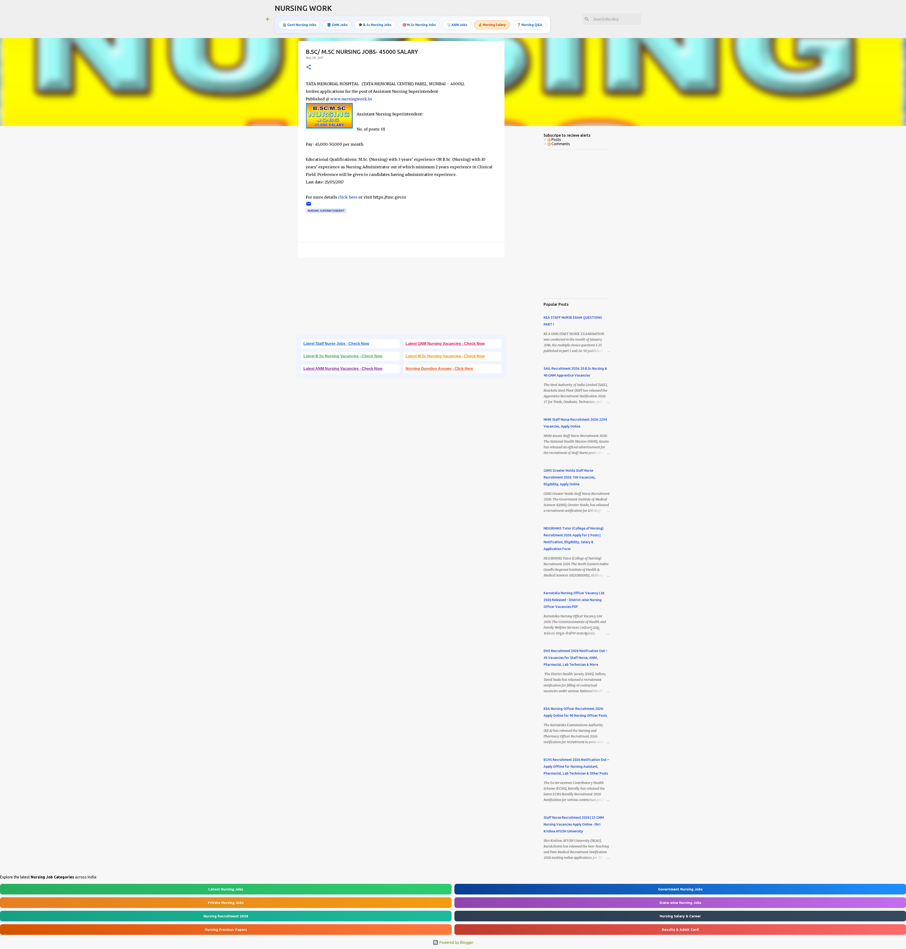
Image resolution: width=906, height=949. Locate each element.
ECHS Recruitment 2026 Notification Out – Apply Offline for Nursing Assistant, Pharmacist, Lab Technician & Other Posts (576, 766)
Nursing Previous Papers (226, 930)
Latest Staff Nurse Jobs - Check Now (336, 344)
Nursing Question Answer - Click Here (439, 369)
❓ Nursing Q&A (529, 25)
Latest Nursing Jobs (225, 889)
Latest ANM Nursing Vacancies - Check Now (342, 369)
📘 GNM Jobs (337, 25)
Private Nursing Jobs (226, 903)
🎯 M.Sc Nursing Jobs (419, 25)
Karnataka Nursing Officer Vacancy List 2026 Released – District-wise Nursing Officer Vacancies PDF (574, 600)
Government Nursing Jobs (680, 889)
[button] (308, 67)
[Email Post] (308, 205)
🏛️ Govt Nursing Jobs (299, 25)
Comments (560, 144)
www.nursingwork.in (351, 99)
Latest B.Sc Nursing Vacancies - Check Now (342, 356)
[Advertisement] (401, 298)
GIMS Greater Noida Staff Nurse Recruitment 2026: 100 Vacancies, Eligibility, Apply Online (570, 477)
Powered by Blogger (455, 942)
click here (347, 197)
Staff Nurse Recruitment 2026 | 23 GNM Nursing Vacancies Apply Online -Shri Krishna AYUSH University (574, 824)
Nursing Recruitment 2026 (225, 916)
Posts (555, 139)
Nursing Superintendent (326, 210)
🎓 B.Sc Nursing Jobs (374, 25)
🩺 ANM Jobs (457, 25)
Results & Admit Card (680, 930)
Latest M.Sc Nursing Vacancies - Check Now (445, 356)
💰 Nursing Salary (492, 25)
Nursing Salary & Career (680, 916)
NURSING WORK (303, 8)
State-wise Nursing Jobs (680, 903)
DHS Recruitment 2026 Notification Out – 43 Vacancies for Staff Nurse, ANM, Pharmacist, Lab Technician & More (575, 657)
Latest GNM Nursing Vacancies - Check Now (445, 344)
